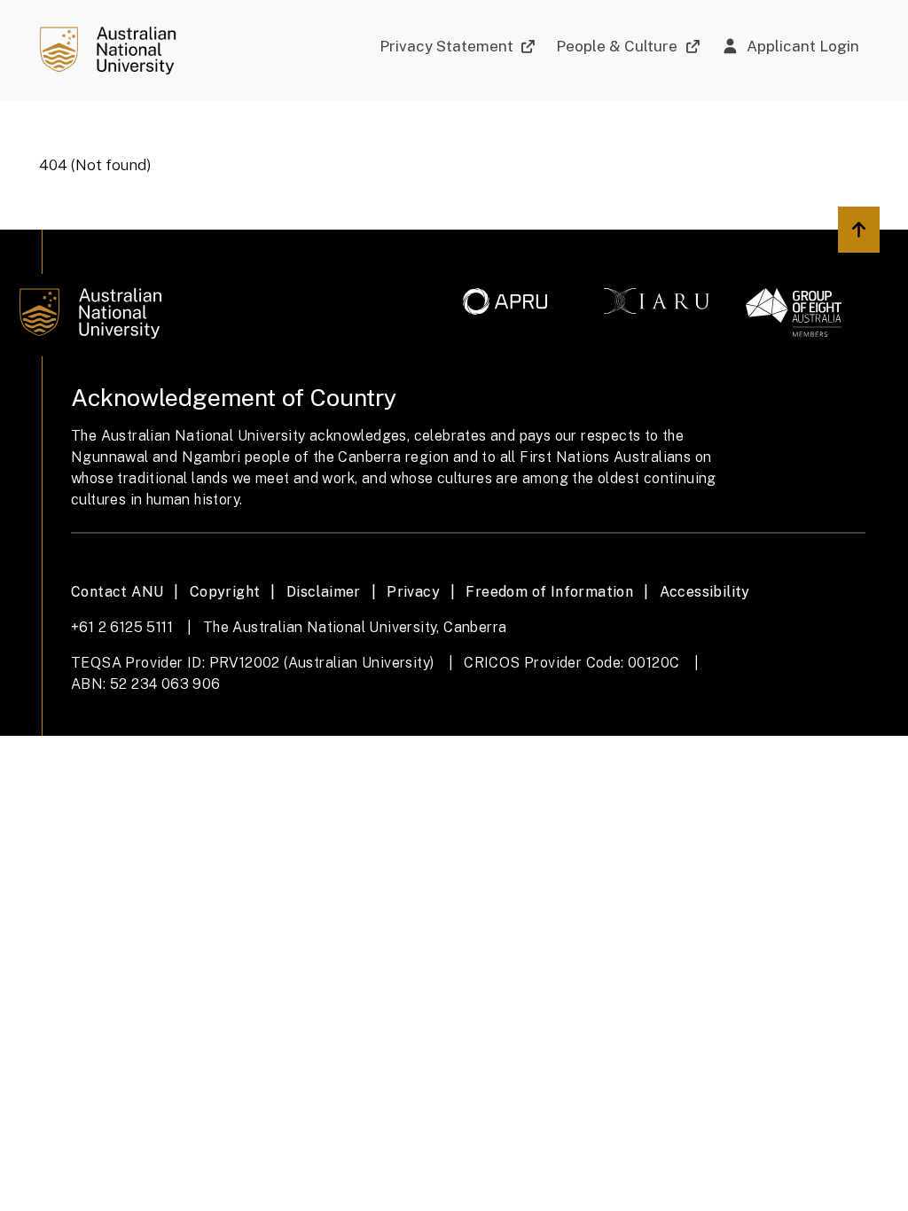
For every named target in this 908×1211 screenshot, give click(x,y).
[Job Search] (107, 50)
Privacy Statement (446, 46)
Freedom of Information (549, 591)
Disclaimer (323, 591)
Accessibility (705, 591)
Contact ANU (117, 591)
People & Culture (616, 46)
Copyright (225, 591)
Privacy (413, 591)
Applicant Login (803, 46)
